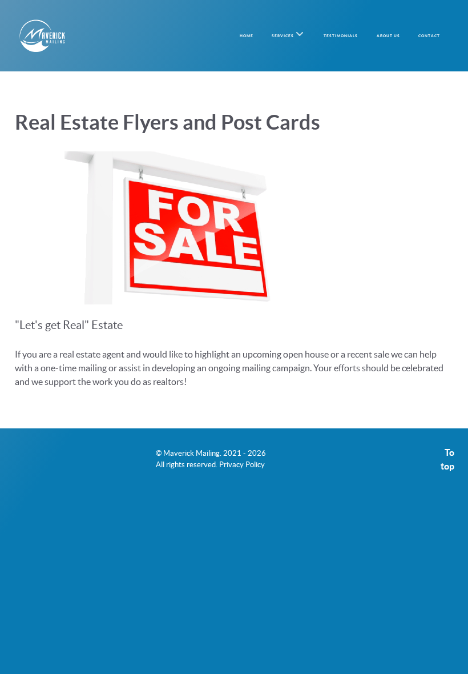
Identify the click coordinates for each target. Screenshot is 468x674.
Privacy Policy (242, 464)
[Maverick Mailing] (42, 35)
